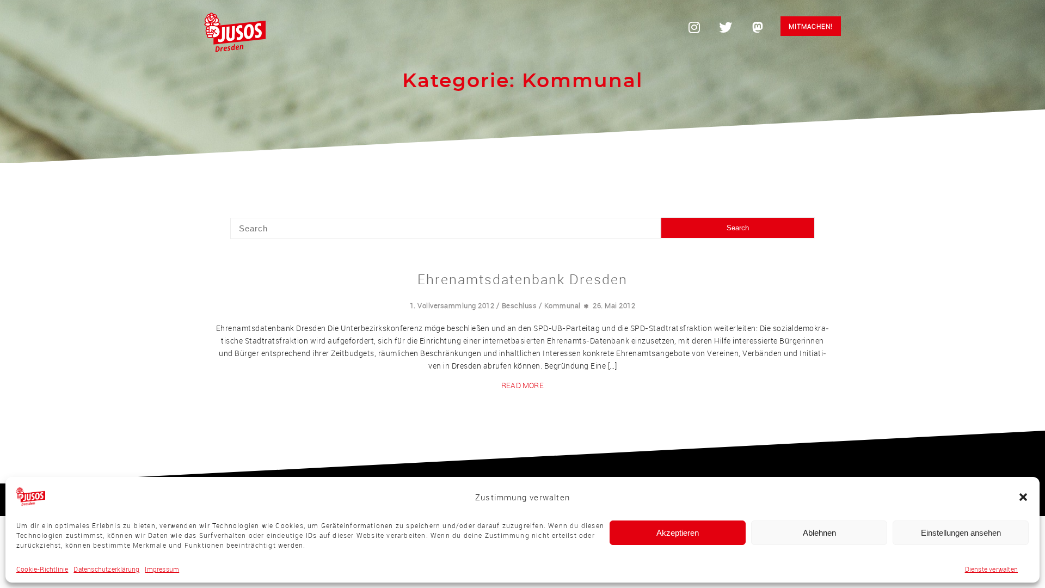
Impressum (162, 569)
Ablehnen (819, 532)
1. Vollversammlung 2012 (452, 305)
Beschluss (519, 305)
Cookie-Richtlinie (42, 569)
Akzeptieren (677, 532)
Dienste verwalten (991, 569)
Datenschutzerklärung (106, 569)
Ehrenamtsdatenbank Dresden (522, 279)
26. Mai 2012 (614, 305)
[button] (1023, 497)
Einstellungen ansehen (961, 532)
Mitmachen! (811, 26)
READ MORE (522, 385)
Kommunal (562, 305)
